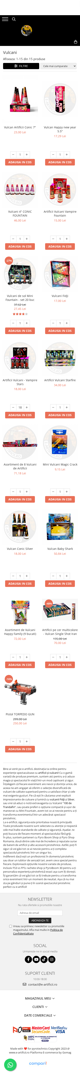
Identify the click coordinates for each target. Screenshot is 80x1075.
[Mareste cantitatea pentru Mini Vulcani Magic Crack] (67, 491)
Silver (71, 799)
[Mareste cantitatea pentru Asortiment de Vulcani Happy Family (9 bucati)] (27, 657)
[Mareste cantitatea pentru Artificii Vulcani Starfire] (67, 407)
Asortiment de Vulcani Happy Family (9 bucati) (20, 632)
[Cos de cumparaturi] (75, 42)
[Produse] (5, 20)
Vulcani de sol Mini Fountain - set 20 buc (20, 298)
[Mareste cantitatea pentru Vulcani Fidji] (67, 323)
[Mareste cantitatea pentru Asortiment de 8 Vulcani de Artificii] (27, 491)
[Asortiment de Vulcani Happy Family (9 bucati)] (20, 609)
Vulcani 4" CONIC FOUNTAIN (20, 213)
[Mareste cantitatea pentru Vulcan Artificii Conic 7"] (27, 154)
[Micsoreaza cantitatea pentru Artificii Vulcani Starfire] (53, 407)
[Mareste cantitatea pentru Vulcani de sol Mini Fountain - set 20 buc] (27, 323)
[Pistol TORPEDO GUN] (20, 692)
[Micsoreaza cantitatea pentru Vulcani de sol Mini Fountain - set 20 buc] (13, 323)
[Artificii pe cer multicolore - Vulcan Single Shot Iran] (60, 609)
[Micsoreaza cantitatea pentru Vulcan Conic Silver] (13, 576)
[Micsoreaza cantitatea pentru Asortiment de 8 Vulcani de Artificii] (13, 491)
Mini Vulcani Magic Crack (60, 464)
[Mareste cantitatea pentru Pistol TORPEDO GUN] (27, 741)
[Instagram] (51, 959)
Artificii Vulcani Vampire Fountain (60, 213)
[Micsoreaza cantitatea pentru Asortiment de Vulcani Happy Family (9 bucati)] (13, 657)
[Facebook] (28, 959)
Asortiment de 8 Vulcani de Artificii (20, 466)
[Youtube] (36, 959)
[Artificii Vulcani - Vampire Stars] (20, 358)
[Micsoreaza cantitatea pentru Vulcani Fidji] (53, 323)
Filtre (22, 66)
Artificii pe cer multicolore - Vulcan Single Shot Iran (60, 632)
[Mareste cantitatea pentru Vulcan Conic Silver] (27, 576)
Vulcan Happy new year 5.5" (60, 129)
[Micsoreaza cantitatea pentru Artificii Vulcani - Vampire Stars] (13, 407)
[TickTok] (44, 959)
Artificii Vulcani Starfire (60, 380)
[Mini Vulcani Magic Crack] (60, 442)
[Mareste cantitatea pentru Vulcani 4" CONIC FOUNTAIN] (27, 239)
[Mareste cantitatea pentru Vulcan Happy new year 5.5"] (67, 154)
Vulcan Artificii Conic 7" (20, 127)
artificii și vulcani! (48, 773)
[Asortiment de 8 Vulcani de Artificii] (20, 442)
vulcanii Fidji (57, 799)
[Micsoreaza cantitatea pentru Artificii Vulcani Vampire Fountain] (53, 239)
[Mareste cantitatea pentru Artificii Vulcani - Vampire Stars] (27, 407)
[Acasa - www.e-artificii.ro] (40, 30)
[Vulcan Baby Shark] (60, 527)
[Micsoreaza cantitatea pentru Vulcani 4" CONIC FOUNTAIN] (13, 239)
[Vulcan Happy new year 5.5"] (60, 99)
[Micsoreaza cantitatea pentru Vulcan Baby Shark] (53, 576)
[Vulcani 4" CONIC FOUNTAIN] (20, 190)
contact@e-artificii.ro (42, 984)
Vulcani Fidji (60, 296)
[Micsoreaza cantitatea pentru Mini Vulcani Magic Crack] (53, 491)
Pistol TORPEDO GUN (20, 714)
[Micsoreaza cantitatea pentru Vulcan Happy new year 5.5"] (53, 154)
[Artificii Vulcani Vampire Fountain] (60, 190)
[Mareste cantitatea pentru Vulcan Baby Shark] (67, 576)
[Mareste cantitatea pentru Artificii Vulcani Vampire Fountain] (67, 239)
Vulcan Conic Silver (20, 549)
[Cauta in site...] (13, 19)
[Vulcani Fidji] (60, 274)
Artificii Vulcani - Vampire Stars (20, 382)
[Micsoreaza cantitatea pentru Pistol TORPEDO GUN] (13, 741)
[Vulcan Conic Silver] (20, 527)
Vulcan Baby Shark (60, 549)
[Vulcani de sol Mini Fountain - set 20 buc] (20, 274)
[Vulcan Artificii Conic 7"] (20, 99)
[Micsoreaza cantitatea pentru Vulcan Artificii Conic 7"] (13, 154)
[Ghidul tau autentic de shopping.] (38, 1063)
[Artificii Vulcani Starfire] (60, 358)
